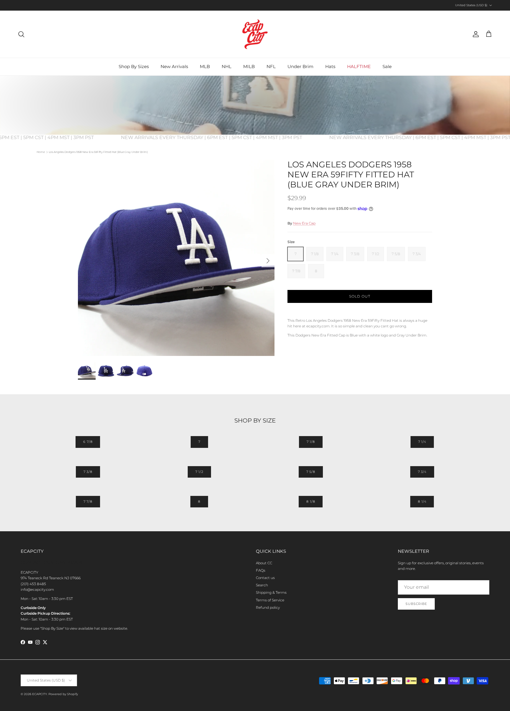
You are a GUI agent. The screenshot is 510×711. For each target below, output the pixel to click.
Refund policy (268, 607)
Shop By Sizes (134, 66)
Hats (330, 66)
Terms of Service (270, 600)
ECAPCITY (39, 694)
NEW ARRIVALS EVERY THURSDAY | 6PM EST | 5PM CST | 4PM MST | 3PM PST (220, 137)
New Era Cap (304, 223)
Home (41, 152)
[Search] (21, 34)
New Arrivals (174, 66)
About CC (264, 563)
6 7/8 (87, 442)
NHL (226, 66)
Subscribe (416, 604)
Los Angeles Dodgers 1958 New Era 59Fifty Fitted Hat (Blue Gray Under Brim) (98, 152)
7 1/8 (311, 442)
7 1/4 (422, 442)
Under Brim (300, 66)
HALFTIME (359, 66)
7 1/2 (199, 472)
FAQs (260, 570)
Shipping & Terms (271, 592)
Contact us (265, 577)
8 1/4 (422, 501)
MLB (205, 66)
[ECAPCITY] (255, 34)
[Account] (474, 34)
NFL (271, 66)
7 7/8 (88, 501)
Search (262, 585)
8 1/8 (310, 501)
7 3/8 (88, 472)
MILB (249, 66)
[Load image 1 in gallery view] (176, 258)
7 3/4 (422, 472)
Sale (387, 66)
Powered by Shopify (63, 694)
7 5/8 (310, 472)
